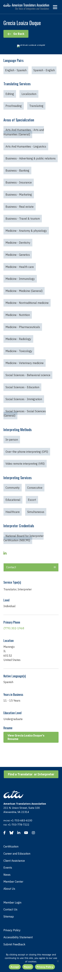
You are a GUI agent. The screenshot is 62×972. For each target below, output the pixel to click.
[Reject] (57, 961)
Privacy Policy (11, 930)
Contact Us (10, 909)
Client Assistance (14, 860)
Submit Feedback (14, 944)
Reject (28, 966)
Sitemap (8, 916)
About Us (9, 888)
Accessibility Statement (18, 937)
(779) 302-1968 (13, 628)
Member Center (13, 881)
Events (7, 867)
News (7, 874)
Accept (15, 966)
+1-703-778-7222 (18, 824)
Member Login (12, 902)
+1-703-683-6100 (21, 820)
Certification (10, 846)
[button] (55, 567)
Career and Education (16, 853)
